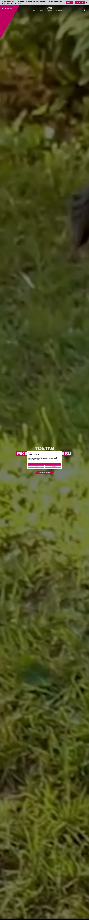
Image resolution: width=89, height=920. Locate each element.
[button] (30, 453)
